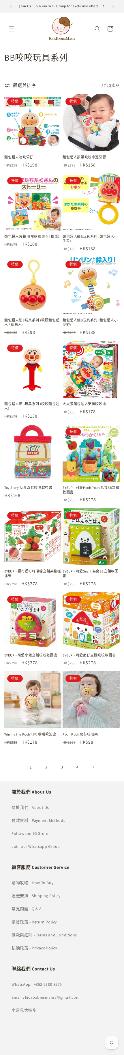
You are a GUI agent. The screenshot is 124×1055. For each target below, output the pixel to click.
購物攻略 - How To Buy (32, 882)
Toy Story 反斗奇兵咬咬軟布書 (28, 487)
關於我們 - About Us (30, 807)
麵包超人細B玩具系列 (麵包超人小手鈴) (90, 238)
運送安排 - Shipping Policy (36, 895)
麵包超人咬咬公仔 (18, 157)
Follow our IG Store (30, 833)
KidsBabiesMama (52, 1050)
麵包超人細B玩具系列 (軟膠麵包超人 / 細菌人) (31, 322)
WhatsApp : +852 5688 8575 (37, 984)
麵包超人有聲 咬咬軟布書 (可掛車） (32, 236)
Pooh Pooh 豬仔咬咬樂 (80, 734)
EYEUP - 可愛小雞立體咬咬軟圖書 (30, 655)
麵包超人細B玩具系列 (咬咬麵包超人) (31, 406)
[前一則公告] (10, 6)
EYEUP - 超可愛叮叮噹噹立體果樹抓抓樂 (32, 573)
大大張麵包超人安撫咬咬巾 (84, 404)
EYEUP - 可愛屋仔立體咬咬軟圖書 (89, 655)
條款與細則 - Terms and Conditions (44, 935)
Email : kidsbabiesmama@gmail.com (46, 997)
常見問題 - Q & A (27, 908)
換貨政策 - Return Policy (34, 922)
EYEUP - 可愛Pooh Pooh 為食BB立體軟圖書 (91, 489)
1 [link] (31, 767)
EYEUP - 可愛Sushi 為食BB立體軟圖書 (90, 573)
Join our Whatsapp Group (36, 846)
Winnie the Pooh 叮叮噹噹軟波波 (30, 734)
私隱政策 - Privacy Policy (34, 948)
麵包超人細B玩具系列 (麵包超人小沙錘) (90, 322)
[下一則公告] (113, 6)
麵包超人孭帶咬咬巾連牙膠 (84, 157)
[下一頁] (93, 767)
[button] (11, 29)
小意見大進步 (24, 1010)
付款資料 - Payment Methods (38, 820)
